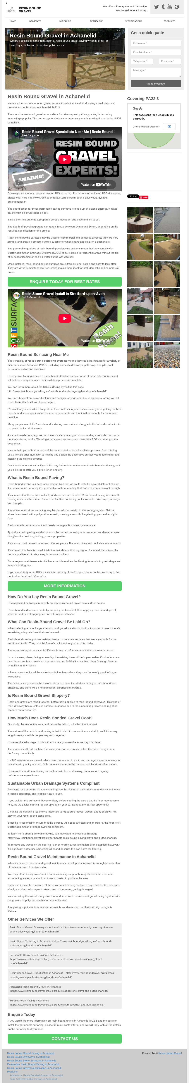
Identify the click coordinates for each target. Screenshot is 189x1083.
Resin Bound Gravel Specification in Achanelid (34, 1067)
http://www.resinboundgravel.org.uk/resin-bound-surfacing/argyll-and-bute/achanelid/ (57, 391)
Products (169, 21)
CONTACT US (64, 1038)
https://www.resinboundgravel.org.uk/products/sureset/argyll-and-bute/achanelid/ (57, 1004)
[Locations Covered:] (6, 3)
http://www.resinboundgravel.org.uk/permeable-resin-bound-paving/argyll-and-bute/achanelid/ (62, 837)
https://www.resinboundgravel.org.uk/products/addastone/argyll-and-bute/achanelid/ (59, 990)
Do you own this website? (146, 126)
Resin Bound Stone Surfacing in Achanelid (31, 1060)
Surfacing (65, 21)
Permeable (96, 21)
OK (169, 126)
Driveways (35, 21)
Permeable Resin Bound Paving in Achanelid (33, 1064)
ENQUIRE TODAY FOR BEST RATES (65, 281)
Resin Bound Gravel (170, 1053)
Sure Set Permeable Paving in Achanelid (33, 1078)
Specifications (133, 21)
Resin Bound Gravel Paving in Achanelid (30, 1053)
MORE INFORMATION (65, 586)
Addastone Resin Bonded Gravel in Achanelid (36, 1075)
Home (13, 21)
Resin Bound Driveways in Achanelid (28, 1056)
